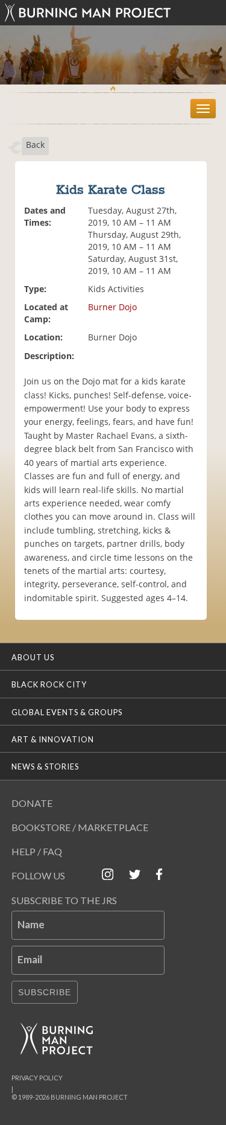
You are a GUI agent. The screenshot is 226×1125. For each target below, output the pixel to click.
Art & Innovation (52, 739)
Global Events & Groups (66, 712)
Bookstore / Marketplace (79, 827)
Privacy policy (37, 1078)
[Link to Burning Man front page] (113, 13)
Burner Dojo (112, 307)
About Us (32, 657)
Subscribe (44, 992)
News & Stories (45, 766)
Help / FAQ (36, 851)
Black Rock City (49, 684)
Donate (31, 803)
